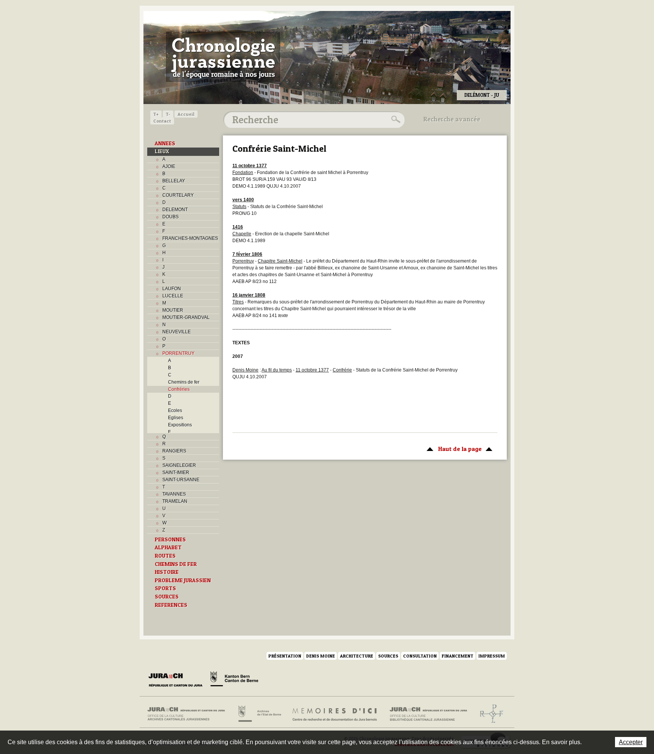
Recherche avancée (452, 119)
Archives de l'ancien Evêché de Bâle (489, 714)
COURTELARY (178, 195)
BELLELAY (173, 180)
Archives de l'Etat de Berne (259, 714)
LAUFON (171, 288)
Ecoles (175, 410)
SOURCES (167, 596)
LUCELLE (172, 295)
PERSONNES (170, 539)
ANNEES (165, 143)
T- (168, 114)
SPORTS (165, 588)
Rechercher (395, 119)
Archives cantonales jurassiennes (189, 714)
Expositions (180, 425)
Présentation (284, 656)
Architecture (356, 656)
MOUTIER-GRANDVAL (186, 317)
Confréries (179, 389)
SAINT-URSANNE (180, 479)
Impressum (491, 656)
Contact (162, 121)
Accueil (186, 114)
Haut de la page (452, 448)
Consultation (420, 656)
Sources (388, 656)
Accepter (631, 742)
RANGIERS (174, 451)
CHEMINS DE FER (176, 564)
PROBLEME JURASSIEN (183, 580)
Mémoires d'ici (335, 714)
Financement (457, 656)
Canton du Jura (177, 680)
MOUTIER (172, 310)
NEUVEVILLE (176, 331)
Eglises (175, 417)
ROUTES (165, 555)
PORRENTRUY (178, 353)
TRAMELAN (174, 501)
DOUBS (170, 216)
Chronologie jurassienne (223, 57)
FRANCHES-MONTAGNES (190, 238)
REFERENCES (171, 605)
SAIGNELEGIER (179, 465)
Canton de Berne (234, 680)
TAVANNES (174, 494)
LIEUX (162, 151)
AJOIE (168, 166)
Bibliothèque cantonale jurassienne (428, 714)
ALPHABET (168, 547)
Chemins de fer (183, 382)
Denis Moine (320, 656)
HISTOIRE (167, 572)
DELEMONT (175, 209)
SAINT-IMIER (175, 472)
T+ (156, 114)
